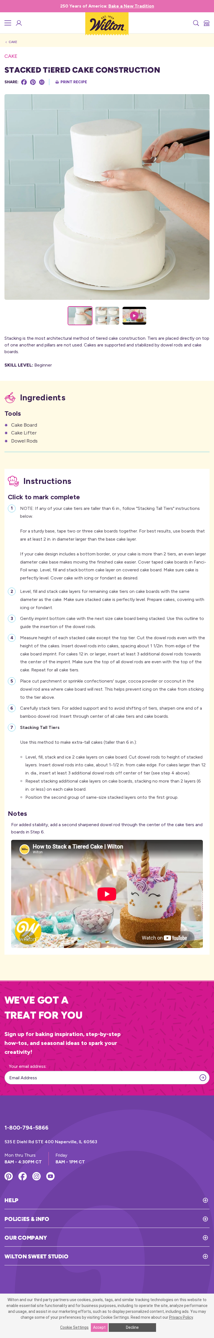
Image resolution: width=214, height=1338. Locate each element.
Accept (99, 1327)
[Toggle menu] (7, 23)
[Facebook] (24, 82)
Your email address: (28, 1066)
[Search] (195, 23)
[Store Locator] (206, 23)
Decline (132, 1327)
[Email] (42, 82)
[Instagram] (36, 1176)
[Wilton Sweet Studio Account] (18, 23)
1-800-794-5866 (26, 1127)
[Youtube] (50, 1176)
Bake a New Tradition (131, 6)
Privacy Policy (181, 1317)
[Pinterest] (33, 82)
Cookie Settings (74, 1327)
